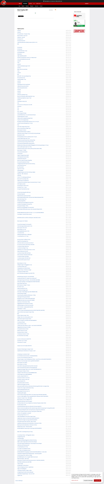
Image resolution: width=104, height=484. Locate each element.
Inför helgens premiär (21, 183)
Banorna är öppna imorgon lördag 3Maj (24, 160)
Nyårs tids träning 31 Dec (21, 199)
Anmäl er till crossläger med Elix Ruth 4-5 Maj (25, 387)
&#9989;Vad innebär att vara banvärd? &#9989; (26, 300)
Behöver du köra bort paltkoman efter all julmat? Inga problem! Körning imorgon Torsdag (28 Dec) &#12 (36, 408)
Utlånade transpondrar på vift (22, 86)
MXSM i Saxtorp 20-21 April (22, 330)
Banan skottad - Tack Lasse (22, 35)
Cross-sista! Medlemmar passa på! (23, 59)
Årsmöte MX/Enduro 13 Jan (22, 50)
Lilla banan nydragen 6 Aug (22, 94)
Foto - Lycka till (20, 111)
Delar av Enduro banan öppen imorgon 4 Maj (25, 312)
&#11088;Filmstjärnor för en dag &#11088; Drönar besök (27, 456)
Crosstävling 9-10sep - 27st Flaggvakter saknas (25, 435)
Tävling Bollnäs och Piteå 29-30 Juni (23, 268)
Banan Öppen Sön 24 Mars (22, 362)
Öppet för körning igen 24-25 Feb (23, 384)
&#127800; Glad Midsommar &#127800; (24, 462)
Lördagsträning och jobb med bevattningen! (25, 472)
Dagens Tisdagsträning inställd (23, 155)
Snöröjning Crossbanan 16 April (23, 333)
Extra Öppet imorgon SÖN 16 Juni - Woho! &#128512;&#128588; (28, 279)
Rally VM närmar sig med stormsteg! (24, 195)
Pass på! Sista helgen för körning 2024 (24, 224)
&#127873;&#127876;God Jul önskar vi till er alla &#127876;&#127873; (29, 209)
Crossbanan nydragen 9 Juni (22, 290)
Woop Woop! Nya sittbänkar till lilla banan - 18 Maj (26, 295)
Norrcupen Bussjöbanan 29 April (23, 162)
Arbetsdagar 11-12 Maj (21, 308)
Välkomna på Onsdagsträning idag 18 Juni (25, 118)
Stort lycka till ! (22, 10)
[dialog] (86, 477)
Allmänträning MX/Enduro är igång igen (24, 234)
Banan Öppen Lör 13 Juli (21, 263)
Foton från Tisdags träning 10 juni (23, 126)
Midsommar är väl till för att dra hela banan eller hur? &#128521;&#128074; (30, 460)
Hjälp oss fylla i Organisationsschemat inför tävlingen (27, 441)
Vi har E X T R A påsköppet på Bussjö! (24, 177)
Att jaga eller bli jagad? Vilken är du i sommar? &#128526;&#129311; (29, 369)
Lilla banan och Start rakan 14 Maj (23, 301)
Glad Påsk (19, 175)
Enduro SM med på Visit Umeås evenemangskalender (27, 367)
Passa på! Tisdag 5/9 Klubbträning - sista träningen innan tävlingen (29, 443)
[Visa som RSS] (55, 9)
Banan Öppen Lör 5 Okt (21, 229)
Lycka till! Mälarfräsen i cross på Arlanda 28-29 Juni (26, 114)
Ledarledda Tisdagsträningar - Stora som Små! (25, 473)
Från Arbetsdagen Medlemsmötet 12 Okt (24, 226)
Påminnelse (19, 54)
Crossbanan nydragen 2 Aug (22, 247)
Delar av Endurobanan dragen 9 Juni (24, 128)
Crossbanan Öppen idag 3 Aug (23, 246)
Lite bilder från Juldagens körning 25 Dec (24, 204)
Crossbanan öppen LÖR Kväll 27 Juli (23, 258)
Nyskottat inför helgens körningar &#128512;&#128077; (27, 419)
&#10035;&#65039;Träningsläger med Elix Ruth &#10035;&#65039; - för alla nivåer (32, 451)
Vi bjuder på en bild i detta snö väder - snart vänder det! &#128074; (29, 325)
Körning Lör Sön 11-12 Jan (22, 187)
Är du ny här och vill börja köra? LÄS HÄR (24, 104)
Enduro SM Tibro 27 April (21, 323)
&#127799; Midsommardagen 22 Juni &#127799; (25, 273)
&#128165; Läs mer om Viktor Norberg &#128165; (26, 298)
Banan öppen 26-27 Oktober (22, 221)
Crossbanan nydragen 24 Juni (22, 271)
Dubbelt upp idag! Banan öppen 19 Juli (24, 97)
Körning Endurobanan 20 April (22, 328)
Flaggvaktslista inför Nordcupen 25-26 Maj (25, 303)
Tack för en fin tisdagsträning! (22, 119)
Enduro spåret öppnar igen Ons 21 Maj (24, 146)
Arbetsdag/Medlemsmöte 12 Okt (23, 231)
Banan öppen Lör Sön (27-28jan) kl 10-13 (24, 399)
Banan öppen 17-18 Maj (21, 150)
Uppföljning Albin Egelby (21, 392)
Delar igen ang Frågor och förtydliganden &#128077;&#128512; (28, 281)
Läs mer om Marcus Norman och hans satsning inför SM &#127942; (29, 411)
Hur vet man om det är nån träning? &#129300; (25, 244)
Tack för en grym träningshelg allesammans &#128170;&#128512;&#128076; (31, 310)
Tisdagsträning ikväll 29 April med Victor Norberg (26, 163)
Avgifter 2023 (19, 475)
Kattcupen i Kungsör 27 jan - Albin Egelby (24, 397)
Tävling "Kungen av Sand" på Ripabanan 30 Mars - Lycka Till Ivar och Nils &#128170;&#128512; (34, 359)
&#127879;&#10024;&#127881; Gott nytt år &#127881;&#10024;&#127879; (30, 197)
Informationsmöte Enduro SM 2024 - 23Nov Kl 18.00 (26, 421)
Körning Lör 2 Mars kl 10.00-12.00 (23, 379)
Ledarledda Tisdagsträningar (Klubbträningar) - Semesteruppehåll (29, 453)
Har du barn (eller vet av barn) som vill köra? (25, 242)
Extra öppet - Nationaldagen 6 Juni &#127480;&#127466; (27, 291)
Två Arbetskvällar (20, 438)
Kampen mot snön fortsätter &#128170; (24, 345)
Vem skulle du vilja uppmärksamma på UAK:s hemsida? (27, 365)
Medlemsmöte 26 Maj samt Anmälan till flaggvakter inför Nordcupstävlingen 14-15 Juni (33, 145)
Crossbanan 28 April (21, 322)
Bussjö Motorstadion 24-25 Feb (23, 382)
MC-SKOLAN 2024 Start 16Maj (22, 335)
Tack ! (18, 62)
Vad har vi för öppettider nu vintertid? (24, 413)
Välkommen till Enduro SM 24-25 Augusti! (24, 401)
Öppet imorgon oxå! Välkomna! (23, 180)
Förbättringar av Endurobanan (22, 465)
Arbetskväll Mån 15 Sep (21, 79)
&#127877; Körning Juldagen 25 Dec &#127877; (25, 207)
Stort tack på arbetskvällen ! (22, 151)
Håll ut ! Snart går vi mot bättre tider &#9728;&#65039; (27, 320)
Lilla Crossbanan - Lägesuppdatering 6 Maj (25, 306)
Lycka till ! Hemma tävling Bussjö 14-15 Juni (25, 123)
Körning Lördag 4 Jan (21, 194)
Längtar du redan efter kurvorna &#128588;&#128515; (27, 372)
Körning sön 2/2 (20, 38)
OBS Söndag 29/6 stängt (21, 113)
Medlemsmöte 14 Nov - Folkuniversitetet (24, 426)
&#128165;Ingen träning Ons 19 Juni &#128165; (25, 276)
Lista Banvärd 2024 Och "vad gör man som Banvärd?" (27, 278)
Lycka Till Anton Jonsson (21, 165)
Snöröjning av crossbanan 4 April (23, 354)
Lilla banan (19, 106)
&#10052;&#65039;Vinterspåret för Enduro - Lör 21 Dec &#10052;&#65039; (30, 212)
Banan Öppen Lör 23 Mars (22, 364)
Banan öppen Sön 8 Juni (21, 129)
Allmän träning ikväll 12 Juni (22, 288)
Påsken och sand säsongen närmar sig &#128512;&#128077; (28, 360)
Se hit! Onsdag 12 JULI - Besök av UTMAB (24, 455)
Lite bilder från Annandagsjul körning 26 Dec (25, 202)
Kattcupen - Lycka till (21, 37)
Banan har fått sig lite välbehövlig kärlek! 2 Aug (25, 96)
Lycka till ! (19, 30)
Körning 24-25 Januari (21, 40)
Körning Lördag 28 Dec (21, 200)
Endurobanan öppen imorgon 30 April (24, 318)
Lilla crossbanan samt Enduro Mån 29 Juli (24, 254)
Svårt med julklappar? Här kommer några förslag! (26, 416)
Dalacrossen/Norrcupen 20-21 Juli (23, 259)
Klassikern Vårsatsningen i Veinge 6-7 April (25, 349)
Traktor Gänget (20, 463)
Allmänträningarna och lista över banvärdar (25, 305)
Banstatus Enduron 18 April (22, 332)
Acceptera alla (97, 480)
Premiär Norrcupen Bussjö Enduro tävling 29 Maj (26, 140)
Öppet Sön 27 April (20, 168)
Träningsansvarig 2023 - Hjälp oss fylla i (24, 470)
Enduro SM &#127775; (21, 381)
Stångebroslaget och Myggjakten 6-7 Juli (24, 264)
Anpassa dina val (75, 480)
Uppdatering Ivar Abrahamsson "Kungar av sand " (26, 350)
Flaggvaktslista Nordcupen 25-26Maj (23, 327)
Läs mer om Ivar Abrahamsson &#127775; (24, 357)
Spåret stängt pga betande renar (23, 389)
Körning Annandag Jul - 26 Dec (22, 205)
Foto (18, 103)
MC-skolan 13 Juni (20, 286)
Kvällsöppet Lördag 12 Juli (22, 101)
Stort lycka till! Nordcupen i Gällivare (23, 131)
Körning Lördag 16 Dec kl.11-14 (22, 414)
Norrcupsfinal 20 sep (21, 77)
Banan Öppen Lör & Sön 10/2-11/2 (23, 391)
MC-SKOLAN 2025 (20, 167)
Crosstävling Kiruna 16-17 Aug (22, 236)
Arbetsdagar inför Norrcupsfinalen (23, 84)
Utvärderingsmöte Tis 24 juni (22, 116)
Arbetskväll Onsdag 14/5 (21, 158)
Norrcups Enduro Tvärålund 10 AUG (23, 239)
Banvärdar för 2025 (20, 135)
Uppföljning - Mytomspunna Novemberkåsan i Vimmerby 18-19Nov (29, 423)
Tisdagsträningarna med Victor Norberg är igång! (26, 172)
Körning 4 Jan (19, 47)
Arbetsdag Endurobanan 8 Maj (23, 156)
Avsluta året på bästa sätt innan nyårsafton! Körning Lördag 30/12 (29, 406)
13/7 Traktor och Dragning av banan (23, 450)
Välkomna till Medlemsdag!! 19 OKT (23, 65)
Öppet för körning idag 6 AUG (22, 241)
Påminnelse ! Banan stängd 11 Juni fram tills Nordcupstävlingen (28, 133)
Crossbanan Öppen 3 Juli (21, 266)
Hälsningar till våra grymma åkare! (23, 296)
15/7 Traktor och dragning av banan (23, 448)
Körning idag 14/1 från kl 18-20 (22, 185)
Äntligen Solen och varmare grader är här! (25, 317)
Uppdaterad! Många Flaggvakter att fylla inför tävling (27, 440)
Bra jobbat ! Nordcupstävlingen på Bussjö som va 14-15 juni (28, 121)
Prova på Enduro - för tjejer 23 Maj (23, 33)
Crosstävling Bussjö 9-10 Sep (22, 446)
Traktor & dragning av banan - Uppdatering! (25, 467)
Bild (18, 44)
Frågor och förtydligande (21, 468)
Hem (20, 3)
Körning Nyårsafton (21, 52)
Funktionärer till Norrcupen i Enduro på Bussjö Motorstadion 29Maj (29, 148)
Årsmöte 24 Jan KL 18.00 (21, 404)
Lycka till (18, 67)
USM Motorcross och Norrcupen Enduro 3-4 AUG (26, 249)
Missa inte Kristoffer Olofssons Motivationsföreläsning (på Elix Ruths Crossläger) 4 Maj (33, 386)
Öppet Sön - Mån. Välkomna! (22, 173)
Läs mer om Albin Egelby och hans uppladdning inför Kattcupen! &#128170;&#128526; (32, 396)
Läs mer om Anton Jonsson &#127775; (24, 338)
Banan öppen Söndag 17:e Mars (23, 371)
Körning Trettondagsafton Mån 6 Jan (24, 192)
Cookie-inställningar (19, 480)
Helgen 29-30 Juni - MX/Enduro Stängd (24, 269)
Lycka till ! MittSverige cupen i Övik (23, 138)
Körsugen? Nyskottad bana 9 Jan (23, 188)
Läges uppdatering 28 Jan (22, 55)
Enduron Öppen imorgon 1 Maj (23, 315)
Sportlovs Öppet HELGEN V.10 (22, 376)
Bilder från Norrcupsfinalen (22, 69)
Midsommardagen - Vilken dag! (23, 458)
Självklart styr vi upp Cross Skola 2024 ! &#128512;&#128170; (28, 418)
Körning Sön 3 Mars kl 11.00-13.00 (23, 377)
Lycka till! (19, 32)
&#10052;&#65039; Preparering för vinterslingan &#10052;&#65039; (29, 428)
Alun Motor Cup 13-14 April (22, 340)
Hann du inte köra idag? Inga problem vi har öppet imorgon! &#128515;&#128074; (32, 394)
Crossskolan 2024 (20, 232)
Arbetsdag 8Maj (20, 170)
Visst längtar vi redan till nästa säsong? (24, 214)
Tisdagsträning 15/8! (21, 436)
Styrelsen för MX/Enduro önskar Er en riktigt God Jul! (26, 57)
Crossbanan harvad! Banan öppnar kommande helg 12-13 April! (29, 182)
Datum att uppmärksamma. (22, 87)
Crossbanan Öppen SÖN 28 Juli (23, 256)
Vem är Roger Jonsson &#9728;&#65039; (24, 374)
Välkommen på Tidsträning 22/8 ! (23, 445)
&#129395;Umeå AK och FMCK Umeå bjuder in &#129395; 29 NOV (29, 217)
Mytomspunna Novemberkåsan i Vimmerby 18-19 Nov (27, 424)
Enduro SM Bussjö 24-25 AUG (22, 251)
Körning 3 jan (19, 49)
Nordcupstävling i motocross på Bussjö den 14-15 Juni (27, 136)
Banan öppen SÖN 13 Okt (22, 227)
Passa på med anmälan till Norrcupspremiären (25, 143)
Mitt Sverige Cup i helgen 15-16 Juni (23, 285)
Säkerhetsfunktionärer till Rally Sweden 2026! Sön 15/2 (27, 42)
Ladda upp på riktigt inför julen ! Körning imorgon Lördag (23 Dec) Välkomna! (31, 409)
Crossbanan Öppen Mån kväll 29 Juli (24, 253)
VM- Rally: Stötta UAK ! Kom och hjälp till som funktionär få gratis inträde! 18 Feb (31, 403)
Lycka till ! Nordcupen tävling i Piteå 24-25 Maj (25, 141)
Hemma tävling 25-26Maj (21, 293)
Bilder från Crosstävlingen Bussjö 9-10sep (25, 431)
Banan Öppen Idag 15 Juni (22, 283)
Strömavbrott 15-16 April (21, 342)
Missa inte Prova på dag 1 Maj (22, 178)
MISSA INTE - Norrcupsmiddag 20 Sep (24, 76)
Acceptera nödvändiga (88, 480)
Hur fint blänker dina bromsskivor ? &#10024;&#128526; (27, 355)
